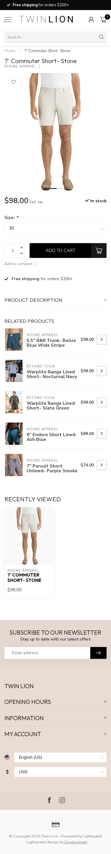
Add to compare (18, 263)
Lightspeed (92, 836)
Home (9, 51)
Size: (11, 217)
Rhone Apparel (20, 66)
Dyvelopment (76, 842)
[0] (103, 19)
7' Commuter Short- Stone (47, 51)
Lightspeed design (42, 842)
